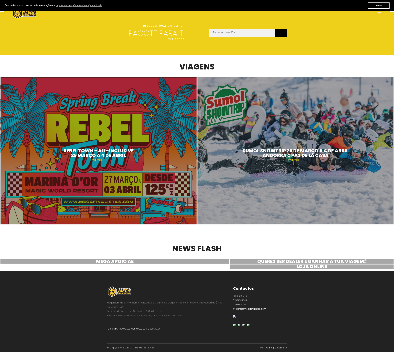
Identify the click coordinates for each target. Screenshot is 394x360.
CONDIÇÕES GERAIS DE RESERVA (145, 328)
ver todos (176, 39)
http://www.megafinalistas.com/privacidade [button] (79, 5)
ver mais (97, 160)
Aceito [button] (378, 5)
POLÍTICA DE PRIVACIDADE (118, 328)
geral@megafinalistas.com (250, 308)
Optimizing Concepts (273, 347)
